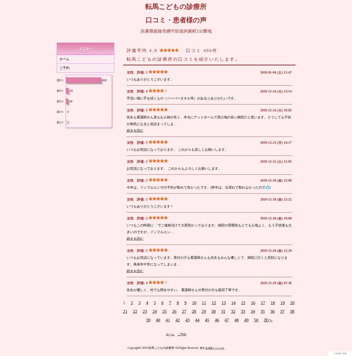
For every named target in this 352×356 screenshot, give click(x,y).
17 (263, 302)
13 (223, 302)
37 (282, 311)
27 (184, 311)
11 (204, 302)
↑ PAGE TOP (340, 353)
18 (273, 302)
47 (227, 320)
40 (158, 320)
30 (213, 311)
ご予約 (64, 68)
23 (145, 311)
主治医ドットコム (214, 348)
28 (194, 311)
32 (233, 311)
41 (168, 320)
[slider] (169, 50)
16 (253, 302)
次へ (268, 320)
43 (187, 320)
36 (272, 311)
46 (217, 320)
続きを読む (135, 130)
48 (236, 320)
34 (253, 311)
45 (207, 320)
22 (135, 311)
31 (223, 311)
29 (204, 311)
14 (233, 302)
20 (292, 302)
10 (194, 302)
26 (174, 311)
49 (246, 320)
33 (243, 311)
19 (282, 302)
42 (178, 320)
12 (214, 302)
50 (256, 320)
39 (148, 320)
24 (155, 311)
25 (164, 311)
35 (263, 311)
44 (197, 320)
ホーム (64, 59)
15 (243, 302)
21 (125, 311)
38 (292, 311)
